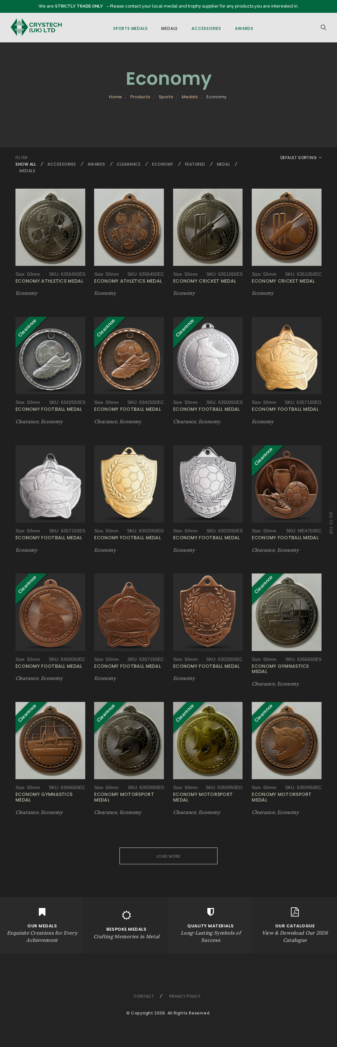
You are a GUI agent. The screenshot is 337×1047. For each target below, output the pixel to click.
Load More (169, 856)
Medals (169, 28)
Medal (223, 164)
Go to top (331, 523)
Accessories (206, 28)
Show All (25, 164)
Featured (195, 164)
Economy (162, 164)
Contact (144, 996)
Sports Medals (130, 28)
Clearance (129, 164)
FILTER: (22, 157)
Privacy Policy (184, 996)
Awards (244, 28)
